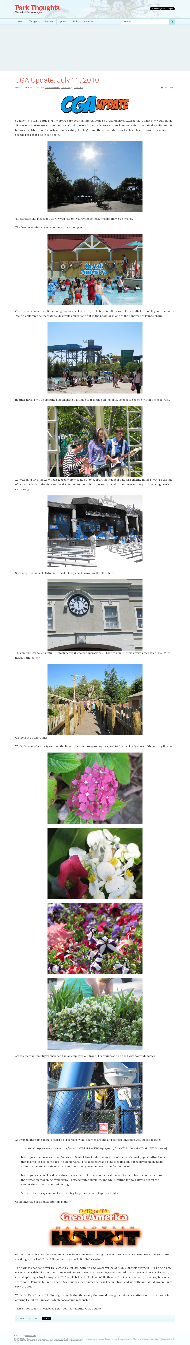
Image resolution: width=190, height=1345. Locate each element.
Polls (76, 21)
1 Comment (169, 88)
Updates (63, 21)
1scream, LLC (30, 1336)
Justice (78, 87)
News (21, 21)
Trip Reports (52, 87)
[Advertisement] (95, 48)
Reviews (48, 21)
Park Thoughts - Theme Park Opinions (37, 9)
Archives (88, 21)
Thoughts (34, 21)
